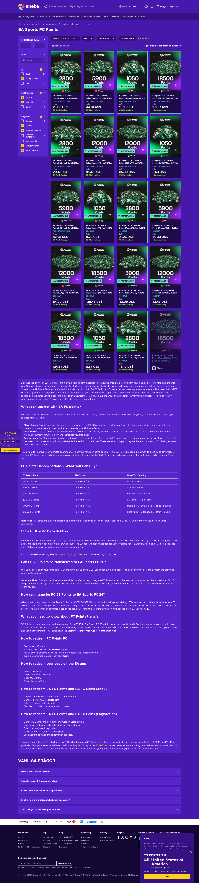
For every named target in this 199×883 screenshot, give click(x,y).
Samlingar (46, 840)
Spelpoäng (74, 24)
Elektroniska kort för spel (54, 24)
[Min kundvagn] (152, 6)
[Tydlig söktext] (77, 38)
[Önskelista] (146, 6)
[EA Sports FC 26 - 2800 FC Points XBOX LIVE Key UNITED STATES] (66, 133)
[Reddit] (134, 837)
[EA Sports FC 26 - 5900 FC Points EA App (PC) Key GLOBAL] (165, 198)
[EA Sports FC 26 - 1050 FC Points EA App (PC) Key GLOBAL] (99, 198)
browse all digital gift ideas (69, 554)
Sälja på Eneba (105, 837)
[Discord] (130, 837)
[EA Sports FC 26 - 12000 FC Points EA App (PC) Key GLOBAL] (66, 263)
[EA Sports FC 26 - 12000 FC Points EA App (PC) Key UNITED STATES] (99, 133)
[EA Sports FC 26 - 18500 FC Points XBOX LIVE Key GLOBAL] (66, 328)
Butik (25, 24)
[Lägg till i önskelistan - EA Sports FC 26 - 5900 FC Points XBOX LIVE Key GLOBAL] (143, 250)
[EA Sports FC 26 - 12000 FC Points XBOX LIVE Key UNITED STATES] (132, 133)
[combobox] (79, 6)
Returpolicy (63, 847)
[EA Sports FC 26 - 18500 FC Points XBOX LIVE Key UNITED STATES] (165, 68)
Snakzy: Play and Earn (89, 847)
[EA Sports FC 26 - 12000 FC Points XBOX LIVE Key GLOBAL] (165, 263)
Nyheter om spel (87, 837)
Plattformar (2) (105, 38)
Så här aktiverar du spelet (69, 840)
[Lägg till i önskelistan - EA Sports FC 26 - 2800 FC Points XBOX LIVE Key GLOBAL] (143, 315)
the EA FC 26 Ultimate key (144, 749)
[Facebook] (118, 837)
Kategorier (35, 24)
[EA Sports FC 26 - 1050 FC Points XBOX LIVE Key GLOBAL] (99, 328)
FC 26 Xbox (101, 745)
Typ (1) (87, 38)
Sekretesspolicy (68, 867)
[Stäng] (191, 852)
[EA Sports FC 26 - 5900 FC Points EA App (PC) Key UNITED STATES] (99, 68)
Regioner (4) (126, 38)
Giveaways (85, 840)
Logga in (164, 7)
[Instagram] (126, 837)
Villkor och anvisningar (119, 875)
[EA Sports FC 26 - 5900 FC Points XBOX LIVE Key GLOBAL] (132, 263)
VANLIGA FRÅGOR (66, 837)
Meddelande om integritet (138, 875)
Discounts (46, 847)
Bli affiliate (85, 844)
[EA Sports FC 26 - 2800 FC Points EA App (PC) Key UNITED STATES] (66, 68)
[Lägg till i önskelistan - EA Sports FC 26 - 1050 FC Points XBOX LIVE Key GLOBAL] (109, 315)
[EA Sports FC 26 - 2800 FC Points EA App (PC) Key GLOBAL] (132, 198)
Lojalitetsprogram (50, 844)
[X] (122, 837)
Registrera (174, 7)
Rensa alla (143, 38)
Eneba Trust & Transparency (29, 847)
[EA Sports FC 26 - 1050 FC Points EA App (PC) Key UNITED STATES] (132, 68)
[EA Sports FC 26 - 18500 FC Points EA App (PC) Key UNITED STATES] (165, 328)
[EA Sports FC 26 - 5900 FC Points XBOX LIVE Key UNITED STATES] (66, 198)
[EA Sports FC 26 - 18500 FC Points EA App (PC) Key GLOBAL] (99, 263)
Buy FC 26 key (80, 745)
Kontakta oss (23, 840)
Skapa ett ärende (65, 844)
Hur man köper (48, 837)
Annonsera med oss (107, 840)
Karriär (21, 844)
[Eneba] (28, 6)
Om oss (21, 837)
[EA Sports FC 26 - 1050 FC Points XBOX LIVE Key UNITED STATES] (165, 133)
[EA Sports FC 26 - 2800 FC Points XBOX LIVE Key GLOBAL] (132, 328)
